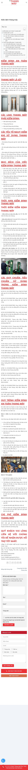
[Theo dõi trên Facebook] (2, 739)
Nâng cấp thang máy (6, 569)
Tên (4, 597)
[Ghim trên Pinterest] (18, 563)
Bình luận (5, 585)
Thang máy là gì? (8, 32)
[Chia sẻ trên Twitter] (12, 563)
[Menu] (2, 2)
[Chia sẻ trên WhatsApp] (7, 563)
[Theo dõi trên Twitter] (7, 739)
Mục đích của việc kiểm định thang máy (14, 40)
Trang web (5, 610)
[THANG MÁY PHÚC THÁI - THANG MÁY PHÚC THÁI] (14, 2)
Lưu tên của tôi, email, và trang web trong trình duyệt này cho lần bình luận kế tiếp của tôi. (13, 620)
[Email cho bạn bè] (15, 563)
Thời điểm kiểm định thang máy (13, 44)
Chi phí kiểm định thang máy (12, 52)
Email (5, 604)
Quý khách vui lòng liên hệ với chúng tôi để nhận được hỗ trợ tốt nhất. (15, 55)
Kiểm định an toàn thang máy (12, 31)
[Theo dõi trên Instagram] (5, 739)
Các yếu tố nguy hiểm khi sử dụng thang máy (14, 36)
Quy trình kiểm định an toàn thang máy (15, 49)
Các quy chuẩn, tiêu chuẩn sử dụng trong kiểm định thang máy (15, 46)
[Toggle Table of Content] (23, 29)
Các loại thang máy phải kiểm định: (14, 34)
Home (2, 12)
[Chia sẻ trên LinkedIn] (20, 563)
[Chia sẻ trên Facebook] (10, 563)
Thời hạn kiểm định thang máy (12, 42)
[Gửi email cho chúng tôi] (10, 739)
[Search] (26, 2)
